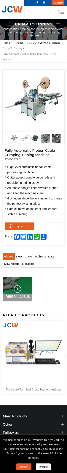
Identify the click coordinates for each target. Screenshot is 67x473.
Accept (23, 467)
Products (58, 2)
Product (18, 42)
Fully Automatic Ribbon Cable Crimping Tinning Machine (30, 56)
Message (28, 264)
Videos (8, 256)
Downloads (11, 264)
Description (24, 256)
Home (6, 42)
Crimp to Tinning (12, 48)
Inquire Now (23, 226)
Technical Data (44, 256)
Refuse (43, 467)
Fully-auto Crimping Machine (43, 42)
